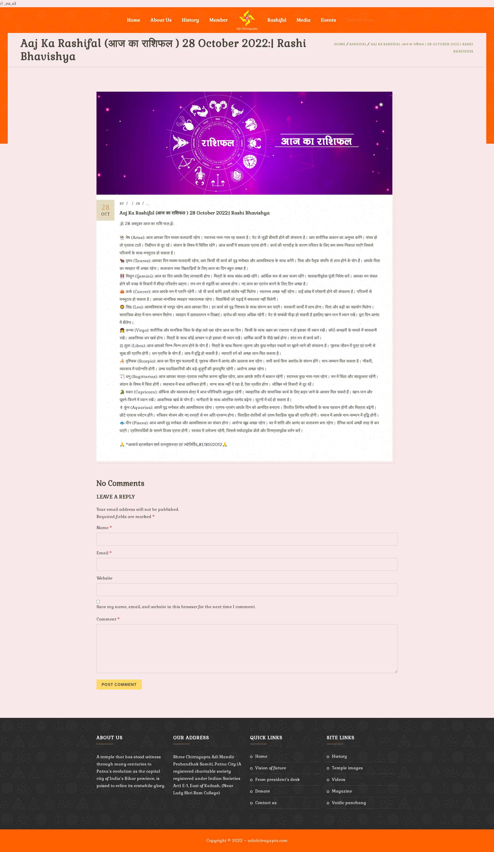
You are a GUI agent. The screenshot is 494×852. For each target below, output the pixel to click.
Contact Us (266, 802)
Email (104, 553)
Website (104, 578)
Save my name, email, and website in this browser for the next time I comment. (175, 606)
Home (133, 20)
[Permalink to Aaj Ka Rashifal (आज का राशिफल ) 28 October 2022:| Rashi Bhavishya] (244, 193)
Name (104, 527)
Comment (108, 619)
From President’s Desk (277, 779)
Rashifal (277, 20)
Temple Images (347, 768)
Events (328, 20)
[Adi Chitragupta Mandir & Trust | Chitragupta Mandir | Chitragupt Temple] (247, 20)
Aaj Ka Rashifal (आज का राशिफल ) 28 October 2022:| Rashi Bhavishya (195, 213)
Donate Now (360, 20)
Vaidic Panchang (349, 802)
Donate (262, 791)
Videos (338, 779)
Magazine (342, 791)
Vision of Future (270, 768)
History (339, 756)
